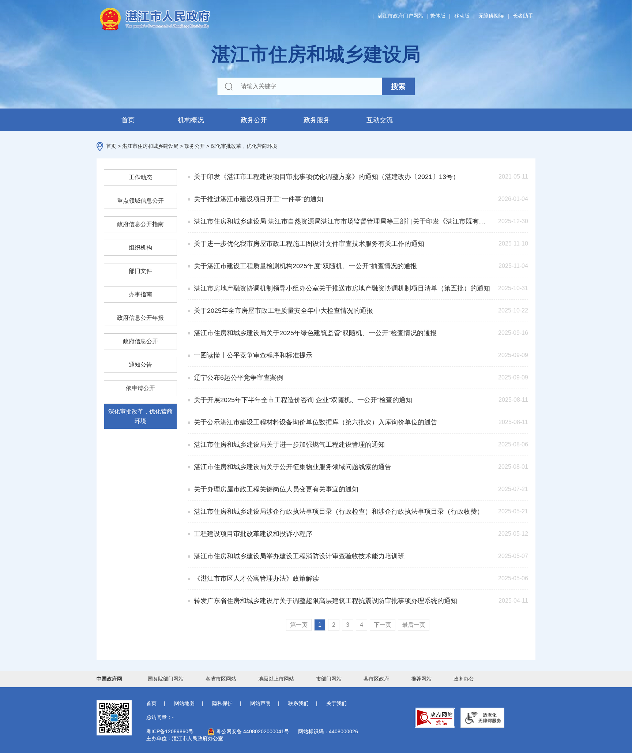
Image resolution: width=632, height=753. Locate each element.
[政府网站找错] (435, 718)
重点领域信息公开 (140, 201)
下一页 (382, 625)
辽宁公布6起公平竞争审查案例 (238, 377)
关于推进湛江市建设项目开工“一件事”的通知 (258, 199)
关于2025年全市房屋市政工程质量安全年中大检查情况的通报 (283, 310)
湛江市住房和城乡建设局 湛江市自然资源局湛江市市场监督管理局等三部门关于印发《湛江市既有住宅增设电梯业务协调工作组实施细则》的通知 (342, 221)
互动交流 (379, 120)
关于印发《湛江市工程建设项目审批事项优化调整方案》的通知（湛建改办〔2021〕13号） (326, 176)
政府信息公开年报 (140, 318)
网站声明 (260, 703)
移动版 (462, 16)
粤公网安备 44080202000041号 (252, 731)
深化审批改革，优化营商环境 (244, 146)
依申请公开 (140, 388)
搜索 (398, 86)
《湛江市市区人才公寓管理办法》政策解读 (256, 578)
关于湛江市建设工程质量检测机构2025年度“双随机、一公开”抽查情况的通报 (305, 266)
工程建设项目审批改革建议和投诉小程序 (253, 533)
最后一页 (413, 625)
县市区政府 (376, 679)
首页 (128, 120)
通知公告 (140, 364)
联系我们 (298, 703)
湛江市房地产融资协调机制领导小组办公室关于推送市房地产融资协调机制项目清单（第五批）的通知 (342, 288)
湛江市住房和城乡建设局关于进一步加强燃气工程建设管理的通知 (289, 444)
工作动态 (140, 177)
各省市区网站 (221, 679)
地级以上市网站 (276, 679)
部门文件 (140, 271)
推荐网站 (421, 679)
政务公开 (254, 120)
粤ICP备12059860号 (169, 731)
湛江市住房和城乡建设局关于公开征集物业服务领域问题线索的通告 (292, 467)
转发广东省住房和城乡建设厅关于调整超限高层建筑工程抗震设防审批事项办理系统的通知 (325, 600)
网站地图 (184, 703)
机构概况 (191, 120)
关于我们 (336, 703)
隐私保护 (222, 703)
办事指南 (140, 294)
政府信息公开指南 (140, 224)
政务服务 (317, 120)
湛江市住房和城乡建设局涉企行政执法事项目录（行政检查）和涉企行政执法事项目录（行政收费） (339, 511)
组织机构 (140, 247)
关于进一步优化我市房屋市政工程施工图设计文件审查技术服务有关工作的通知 (309, 243)
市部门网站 (329, 679)
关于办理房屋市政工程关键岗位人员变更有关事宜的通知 (276, 489)
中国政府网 (109, 679)
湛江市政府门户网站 (400, 16)
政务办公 (464, 679)
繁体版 (437, 16)
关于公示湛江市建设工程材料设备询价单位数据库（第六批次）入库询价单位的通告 (315, 422)
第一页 (299, 625)
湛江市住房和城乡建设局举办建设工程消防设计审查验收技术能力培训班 (299, 556)
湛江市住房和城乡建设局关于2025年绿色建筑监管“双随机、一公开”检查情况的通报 (315, 333)
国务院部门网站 (166, 679)
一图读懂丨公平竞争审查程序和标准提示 (253, 355)
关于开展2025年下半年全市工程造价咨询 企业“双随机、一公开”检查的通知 (303, 400)
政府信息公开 (140, 341)
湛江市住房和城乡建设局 (150, 146)
